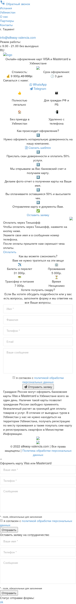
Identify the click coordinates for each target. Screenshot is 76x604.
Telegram (39, 88)
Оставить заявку (38, 215)
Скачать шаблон (39, 147)
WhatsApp (39, 84)
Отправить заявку (39, 387)
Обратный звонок (15, 4)
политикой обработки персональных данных (43, 380)
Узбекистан (7, 12)
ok (1, 602)
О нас (4, 16)
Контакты (6, 25)
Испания (6, 8)
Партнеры (7, 21)
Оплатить (9, 252)
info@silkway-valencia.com (18, 37)
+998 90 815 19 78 (12, 33)
